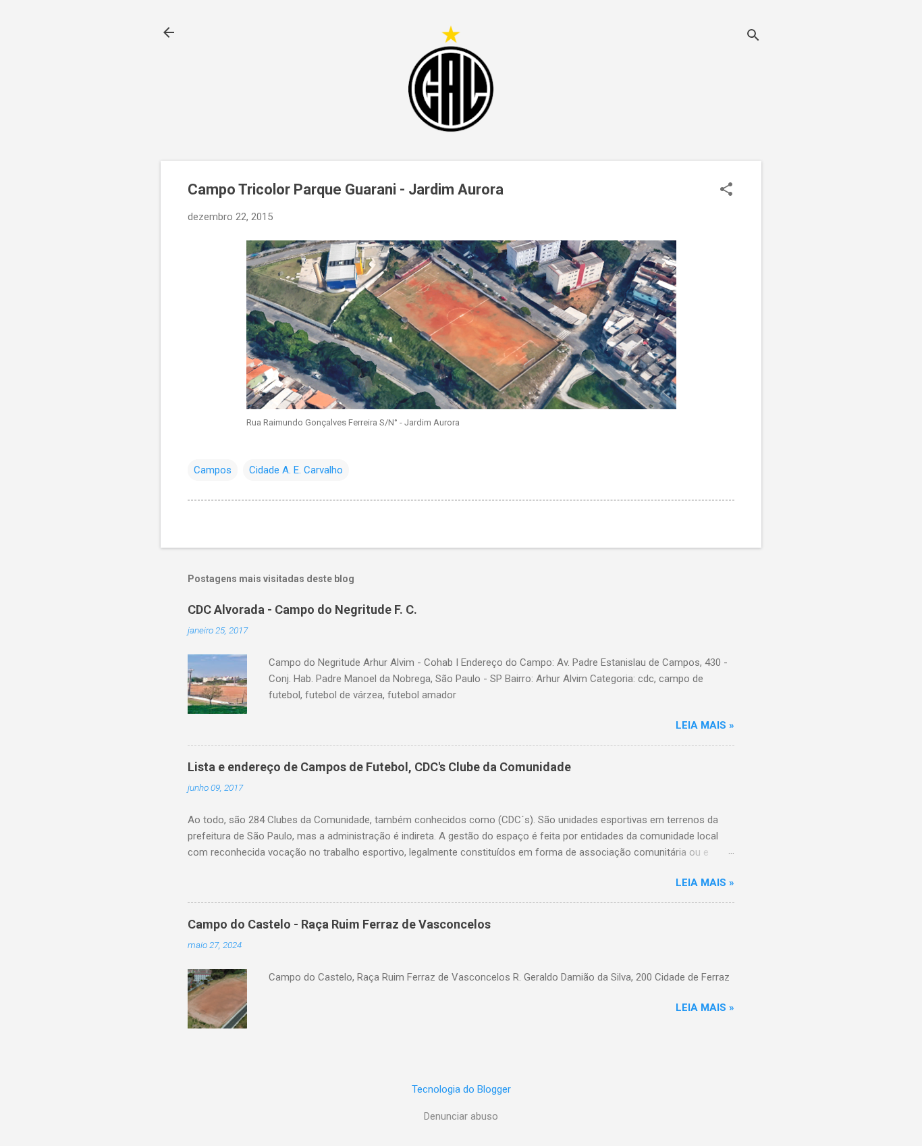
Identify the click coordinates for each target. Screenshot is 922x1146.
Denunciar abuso (461, 1116)
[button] (726, 190)
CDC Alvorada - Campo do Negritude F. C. (302, 609)
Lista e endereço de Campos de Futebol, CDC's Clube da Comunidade (379, 767)
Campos (213, 470)
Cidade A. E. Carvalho (296, 470)
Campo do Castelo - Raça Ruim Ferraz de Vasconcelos (339, 924)
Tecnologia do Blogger (461, 1089)
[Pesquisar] (753, 36)
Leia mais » (705, 725)
